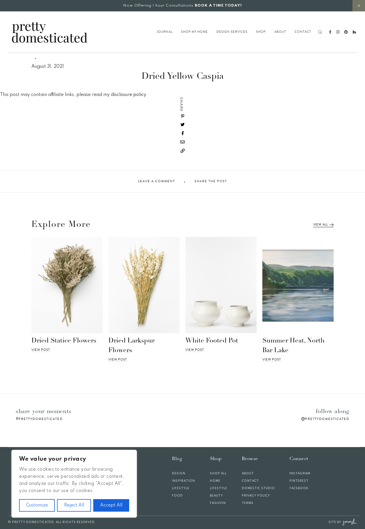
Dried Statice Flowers (63, 341)
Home (215, 480)
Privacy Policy (256, 495)
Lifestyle (180, 488)
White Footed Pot (211, 341)
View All (320, 224)
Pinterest (299, 480)
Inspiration (183, 480)
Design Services (232, 32)
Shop (261, 32)
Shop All (218, 473)
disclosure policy (128, 95)
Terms (248, 503)
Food (177, 495)
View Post (40, 350)
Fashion (218, 503)
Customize (37, 505)
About (280, 32)
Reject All (74, 505)
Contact (303, 32)
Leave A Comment (156, 181)
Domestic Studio (258, 488)
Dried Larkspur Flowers (131, 346)
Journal (165, 32)
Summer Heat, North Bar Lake (293, 346)
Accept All (111, 505)
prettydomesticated (41, 419)
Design (178, 473)
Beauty (216, 495)
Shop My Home (194, 32)
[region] (74, 484)
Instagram (299, 473)
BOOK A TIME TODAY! (218, 5)
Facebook (299, 488)
